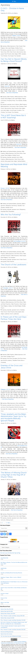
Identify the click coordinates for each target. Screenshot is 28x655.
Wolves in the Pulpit (5, 602)
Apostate (9, 157)
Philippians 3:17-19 (5, 389)
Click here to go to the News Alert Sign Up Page (10, 552)
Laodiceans (16, 313)
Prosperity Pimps (11, 100)
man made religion (5, 110)
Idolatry (10, 306)
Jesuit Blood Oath (4, 557)
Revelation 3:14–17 (8, 288)
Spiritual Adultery (21, 161)
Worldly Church (18, 48)
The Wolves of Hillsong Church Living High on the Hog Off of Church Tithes (14, 475)
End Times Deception (12, 358)
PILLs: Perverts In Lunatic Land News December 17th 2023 (13, 620)
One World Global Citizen (10, 467)
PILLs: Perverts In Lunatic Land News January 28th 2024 (12, 615)
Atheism (17, 104)
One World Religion (16, 306)
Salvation (20, 205)
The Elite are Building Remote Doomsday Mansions (11, 572)
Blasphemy (22, 209)
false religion (15, 53)
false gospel (8, 161)
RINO (19, 53)
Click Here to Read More (12, 92)
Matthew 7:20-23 (16, 35)
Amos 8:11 (18, 144)
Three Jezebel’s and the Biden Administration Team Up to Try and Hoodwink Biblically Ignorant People (13, 417)
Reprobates (11, 211)
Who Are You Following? (11, 214)
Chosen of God (4, 598)
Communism (13, 106)
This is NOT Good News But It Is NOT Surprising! (13, 116)
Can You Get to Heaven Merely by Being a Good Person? (14, 60)
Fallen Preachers (15, 255)
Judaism (10, 409)
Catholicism (10, 463)
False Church (13, 52)
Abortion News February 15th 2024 (8, 613)
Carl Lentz (3, 520)
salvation (24, 53)
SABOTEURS (3, 568)
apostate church (11, 50)
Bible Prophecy (10, 96)
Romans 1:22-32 (5, 188)
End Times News (19, 153)
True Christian (4, 55)
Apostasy (4, 46)
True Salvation (17, 55)
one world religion (20, 467)
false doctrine (20, 52)
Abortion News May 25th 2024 (7, 609)
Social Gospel (13, 110)
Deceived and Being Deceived (7, 631)
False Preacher (7, 53)
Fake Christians (20, 106)
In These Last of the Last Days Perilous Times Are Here (13, 318)
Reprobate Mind (4, 211)
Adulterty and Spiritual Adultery (9, 151)
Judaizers (15, 409)
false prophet (18, 311)
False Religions (8, 98)
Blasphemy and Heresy (11, 205)
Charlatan (22, 309)
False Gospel (19, 46)
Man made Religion (10, 48)
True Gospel (11, 55)
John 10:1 (7, 86)
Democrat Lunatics (20, 457)
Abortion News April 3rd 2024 (7, 611)
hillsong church (22, 465)
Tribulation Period (16, 360)
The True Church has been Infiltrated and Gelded (11, 636)
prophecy (10, 360)
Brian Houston (23, 518)
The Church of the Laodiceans (13, 264)
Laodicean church (9, 313)
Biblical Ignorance (11, 46)
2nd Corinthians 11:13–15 (19, 241)
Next (9, 522)
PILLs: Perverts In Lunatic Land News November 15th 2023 (13, 629)
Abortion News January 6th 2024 (7, 617)
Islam (2, 467)
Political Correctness (5, 461)
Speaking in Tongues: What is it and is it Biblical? (11, 577)
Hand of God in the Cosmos (6, 633)
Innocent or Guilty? (5, 593)
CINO (8, 52)
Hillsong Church (12, 516)
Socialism (19, 110)
